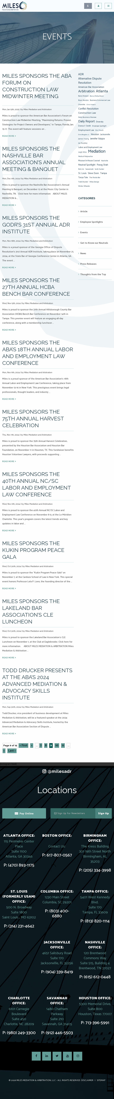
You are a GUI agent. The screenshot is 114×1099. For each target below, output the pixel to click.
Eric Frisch (99, 130)
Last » (12, 750)
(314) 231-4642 (21, 926)
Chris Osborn (91, 104)
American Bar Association (91, 87)
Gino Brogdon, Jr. (84, 134)
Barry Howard (83, 96)
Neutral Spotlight (86, 165)
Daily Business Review (87, 117)
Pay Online (26, 813)
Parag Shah (102, 165)
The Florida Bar (94, 177)
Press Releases (88, 264)
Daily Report (86, 121)
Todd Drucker (83, 181)
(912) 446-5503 (59, 1032)
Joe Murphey (82, 143)
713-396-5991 (97, 1022)
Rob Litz (81, 169)
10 (56, 745)
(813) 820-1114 (97, 921)
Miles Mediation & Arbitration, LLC (36, 1080)
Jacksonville (105, 134)
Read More (8, 136)
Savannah (89, 169)
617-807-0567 (59, 855)
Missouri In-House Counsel (89, 160)
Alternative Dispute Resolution (90, 81)
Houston (95, 134)
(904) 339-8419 (59, 972)
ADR (81, 74)
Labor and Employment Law (90, 147)
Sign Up (103, 813)
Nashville (104, 160)
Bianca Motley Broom (97, 96)
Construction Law (87, 113)
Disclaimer (87, 1080)
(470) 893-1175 (21, 865)
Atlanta (102, 91)
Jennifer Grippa (97, 139)
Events (84, 233)
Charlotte (81, 104)
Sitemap (101, 1080)
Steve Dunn (93, 173)
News (83, 254)
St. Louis (82, 173)
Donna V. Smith (84, 126)
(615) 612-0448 (97, 977)
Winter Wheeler (84, 186)
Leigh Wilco (82, 152)
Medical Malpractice (85, 156)
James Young (83, 138)
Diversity (99, 122)
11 (63, 745)
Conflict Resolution (88, 109)
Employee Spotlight (99, 126)
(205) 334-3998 (97, 870)
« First (23, 745)
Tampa (103, 173)
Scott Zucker (99, 169)
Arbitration (86, 91)
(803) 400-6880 (59, 913)
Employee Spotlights (91, 222)
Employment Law (86, 130)
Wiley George (94, 182)
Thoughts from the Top (93, 274)
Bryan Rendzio (83, 100)
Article (83, 212)
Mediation (97, 151)
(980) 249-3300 (21, 1032)
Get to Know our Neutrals (94, 243)
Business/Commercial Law (100, 100)
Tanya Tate (83, 177)
